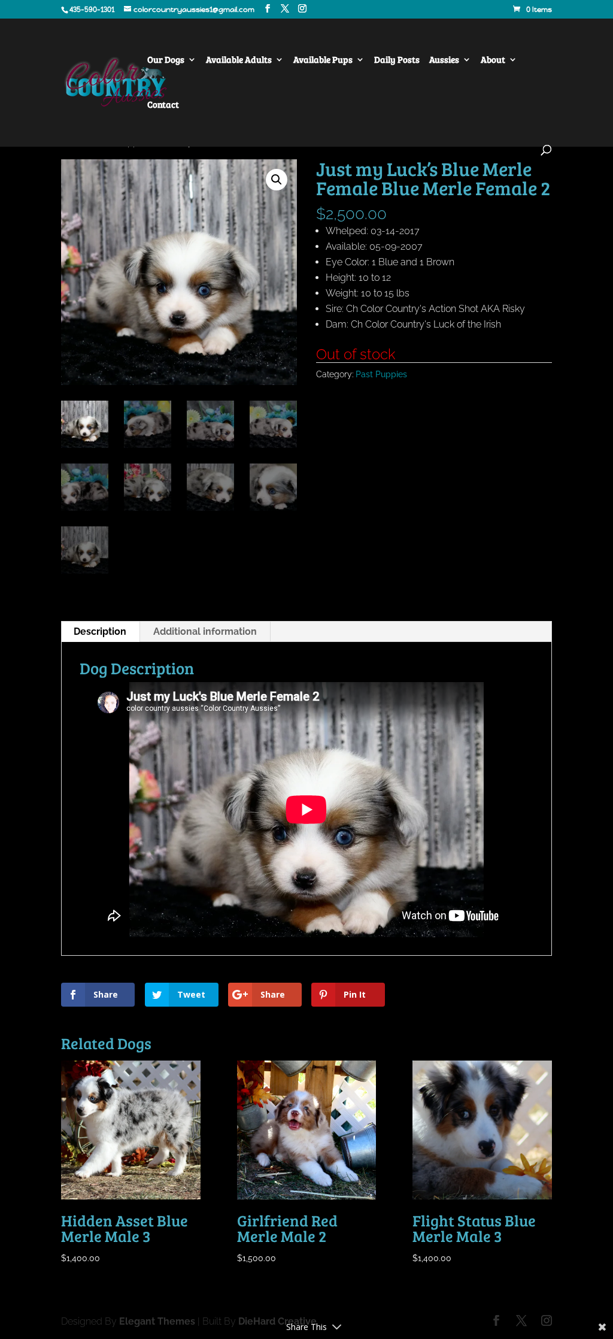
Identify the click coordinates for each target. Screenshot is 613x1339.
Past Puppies (381, 374)
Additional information (205, 631)
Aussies (444, 60)
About (493, 60)
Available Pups (323, 60)
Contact (163, 105)
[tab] (100, 632)
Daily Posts (397, 60)
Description (100, 631)
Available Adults (239, 60)
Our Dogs (165, 60)
